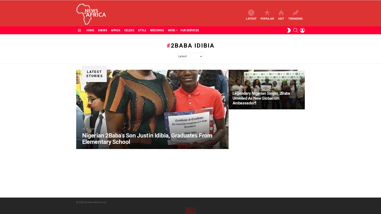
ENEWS (102, 30)
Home (90, 30)
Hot (281, 18)
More (171, 30)
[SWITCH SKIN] (289, 30)
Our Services (189, 30)
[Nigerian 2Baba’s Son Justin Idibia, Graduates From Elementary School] (152, 109)
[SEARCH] (295, 30)
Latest (251, 18)
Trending (295, 18)
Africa (115, 30)
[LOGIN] (302, 30)
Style (142, 30)
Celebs (129, 30)
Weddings (157, 30)
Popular (267, 18)
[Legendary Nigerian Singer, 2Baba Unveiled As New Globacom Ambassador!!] (267, 89)
